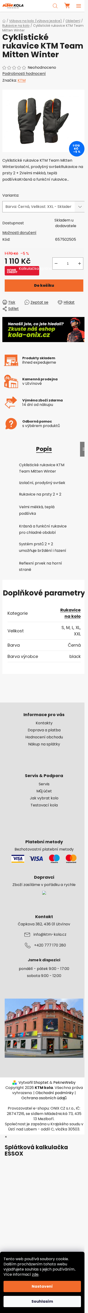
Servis (44, 784)
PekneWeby (64, 1082)
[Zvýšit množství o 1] (79, 263)
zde (35, 1274)
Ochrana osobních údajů (44, 1098)
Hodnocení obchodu (44, 737)
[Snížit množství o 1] (56, 263)
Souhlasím (42, 1301)
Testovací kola (44, 805)
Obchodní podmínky (54, 1092)
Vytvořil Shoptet (34, 1082)
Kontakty (44, 723)
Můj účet (44, 791)
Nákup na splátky (44, 744)
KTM (22, 80)
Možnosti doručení (19, 232)
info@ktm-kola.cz (50, 934)
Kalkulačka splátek (29, 268)
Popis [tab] (44, 449)
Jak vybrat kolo (44, 798)
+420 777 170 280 (50, 945)
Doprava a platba (44, 730)
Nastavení (42, 1286)
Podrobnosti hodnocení (24, 73)
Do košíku (44, 285)
